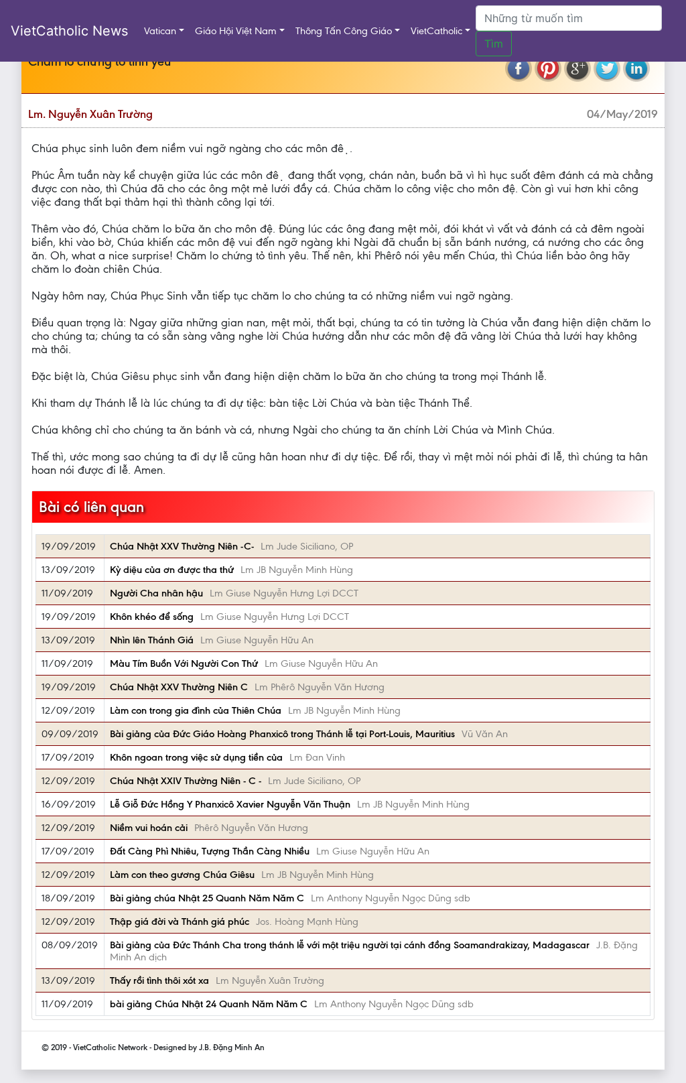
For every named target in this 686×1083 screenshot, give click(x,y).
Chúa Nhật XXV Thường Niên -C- (182, 546)
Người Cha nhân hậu (156, 593)
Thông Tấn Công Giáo (343, 31)
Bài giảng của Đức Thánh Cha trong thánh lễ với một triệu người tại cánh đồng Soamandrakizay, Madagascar (350, 945)
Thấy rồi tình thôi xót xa (159, 980)
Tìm (493, 43)
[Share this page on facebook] (518, 68)
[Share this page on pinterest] (548, 68)
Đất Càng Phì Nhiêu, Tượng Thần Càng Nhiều (210, 851)
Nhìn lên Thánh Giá (152, 640)
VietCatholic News (69, 31)
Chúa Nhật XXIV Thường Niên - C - (185, 781)
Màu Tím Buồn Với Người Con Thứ (184, 663)
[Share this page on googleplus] (577, 68)
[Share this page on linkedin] (636, 68)
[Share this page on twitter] (607, 68)
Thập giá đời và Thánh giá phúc (179, 921)
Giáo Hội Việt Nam (236, 31)
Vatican (160, 31)
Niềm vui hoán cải (149, 828)
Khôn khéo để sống (152, 617)
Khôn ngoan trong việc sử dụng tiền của (196, 757)
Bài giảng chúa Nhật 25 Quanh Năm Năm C (207, 898)
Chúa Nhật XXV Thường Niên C (179, 687)
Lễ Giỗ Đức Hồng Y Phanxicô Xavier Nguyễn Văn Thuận (230, 804)
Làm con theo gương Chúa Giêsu (182, 875)
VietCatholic (436, 31)
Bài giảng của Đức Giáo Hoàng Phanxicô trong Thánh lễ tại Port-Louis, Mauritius (282, 734)
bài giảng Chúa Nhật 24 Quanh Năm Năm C (208, 1004)
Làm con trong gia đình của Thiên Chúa (195, 710)
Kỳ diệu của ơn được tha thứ (172, 570)
